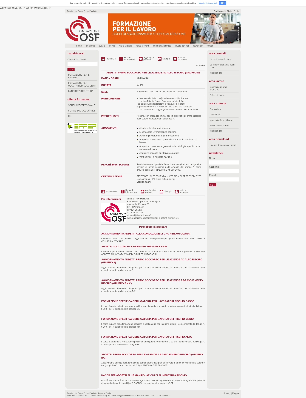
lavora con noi (182, 46)
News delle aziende (219, 125)
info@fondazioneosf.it (126, 396)
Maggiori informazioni (208, 3)
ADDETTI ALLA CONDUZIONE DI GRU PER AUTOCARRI (134, 246)
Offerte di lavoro (217, 95)
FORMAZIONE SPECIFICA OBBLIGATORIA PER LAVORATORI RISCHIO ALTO (146, 337)
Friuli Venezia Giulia (223, 11)
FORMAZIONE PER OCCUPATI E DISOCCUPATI (81, 84)
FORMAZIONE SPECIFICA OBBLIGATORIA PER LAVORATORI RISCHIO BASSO (147, 301)
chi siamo (90, 46)
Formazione (215, 109)
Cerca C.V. (215, 114)
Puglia (236, 11)
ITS (69, 116)
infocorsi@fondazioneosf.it (165, 98)
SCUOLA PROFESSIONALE (81, 105)
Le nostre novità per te (220, 59)
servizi (112, 46)
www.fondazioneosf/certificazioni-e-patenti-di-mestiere (152, 218)
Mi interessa (111, 191)
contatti (209, 46)
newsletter (198, 46)
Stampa (166, 59)
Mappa (235, 393)
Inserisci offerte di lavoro (221, 120)
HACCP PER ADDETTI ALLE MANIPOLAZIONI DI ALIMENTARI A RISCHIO (144, 375)
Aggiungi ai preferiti (148, 58)
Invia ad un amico (182, 58)
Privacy (227, 393)
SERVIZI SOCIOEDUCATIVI (81, 111)
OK (222, 3)
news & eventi (142, 46)
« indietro (200, 65)
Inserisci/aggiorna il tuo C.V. (218, 88)
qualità (102, 46)
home (79, 46)
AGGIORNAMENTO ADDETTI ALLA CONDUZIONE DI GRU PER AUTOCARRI (145, 233)
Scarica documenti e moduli (223, 145)
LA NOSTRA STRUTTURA (80, 91)
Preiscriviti (111, 59)
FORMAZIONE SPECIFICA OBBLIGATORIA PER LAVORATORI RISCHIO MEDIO (147, 319)
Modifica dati (216, 73)
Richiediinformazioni (129, 58)
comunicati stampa (162, 46)
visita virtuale (125, 46)
